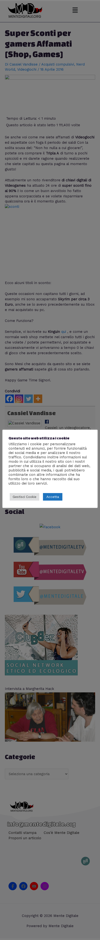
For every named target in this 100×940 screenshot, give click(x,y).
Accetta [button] (52, 497)
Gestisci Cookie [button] (24, 497)
